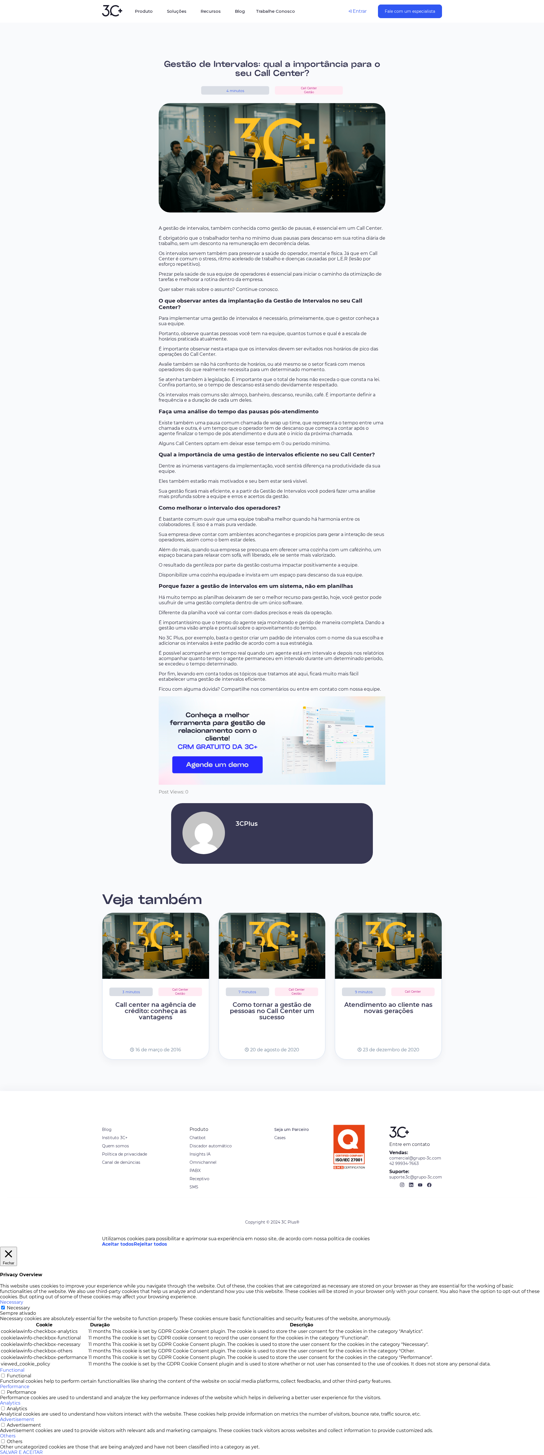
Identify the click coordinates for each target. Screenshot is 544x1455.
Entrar (359, 11)
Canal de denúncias (121, 1162)
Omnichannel (203, 1162)
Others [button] (8, 1436)
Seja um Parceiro (291, 1129)
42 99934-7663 (404, 1163)
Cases (280, 1137)
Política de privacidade (124, 1154)
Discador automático (211, 1145)
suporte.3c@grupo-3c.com (415, 1177)
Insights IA (200, 1154)
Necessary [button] (11, 1302)
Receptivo (199, 1178)
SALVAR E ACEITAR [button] (21, 1452)
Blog (107, 1129)
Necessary (18, 1308)
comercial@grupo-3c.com (415, 1158)
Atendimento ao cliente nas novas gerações (388, 1008)
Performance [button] (14, 1386)
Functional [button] (12, 1370)
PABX (195, 1170)
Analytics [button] (10, 1403)
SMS (194, 1187)
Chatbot (198, 1137)
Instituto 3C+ (115, 1137)
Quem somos (115, 1145)
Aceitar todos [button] (118, 1244)
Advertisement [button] (17, 1419)
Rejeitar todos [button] (150, 1244)
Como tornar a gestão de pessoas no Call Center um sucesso (272, 1011)
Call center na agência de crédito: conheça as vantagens (155, 1011)
